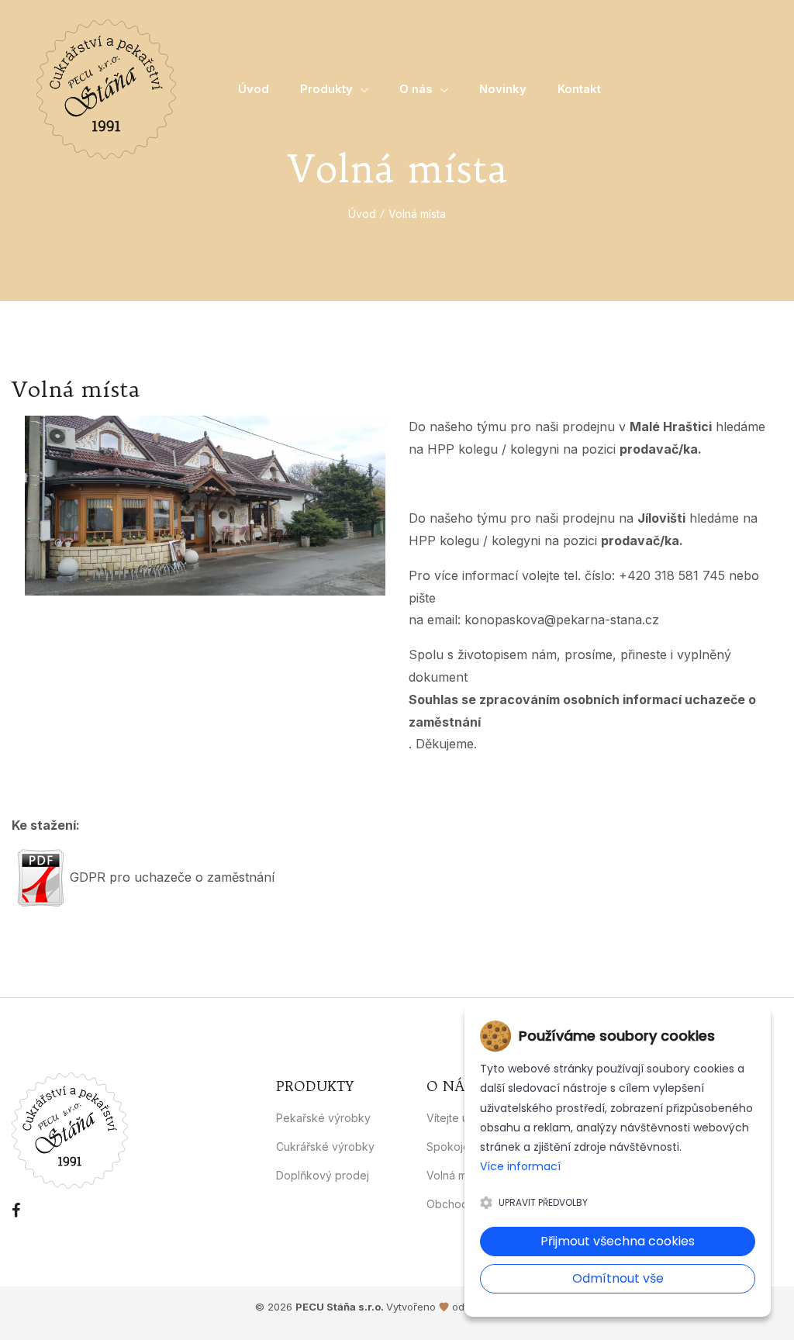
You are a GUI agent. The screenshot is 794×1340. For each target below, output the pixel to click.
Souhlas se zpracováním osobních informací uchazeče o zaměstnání (582, 711)
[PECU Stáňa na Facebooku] (16, 1210)
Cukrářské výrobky (325, 1146)
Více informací (520, 1166)
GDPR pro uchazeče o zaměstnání (172, 877)
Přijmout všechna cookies (617, 1241)
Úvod (362, 213)
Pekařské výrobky (323, 1117)
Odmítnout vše (618, 1278)
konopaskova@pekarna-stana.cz (561, 619)
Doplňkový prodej (322, 1175)
